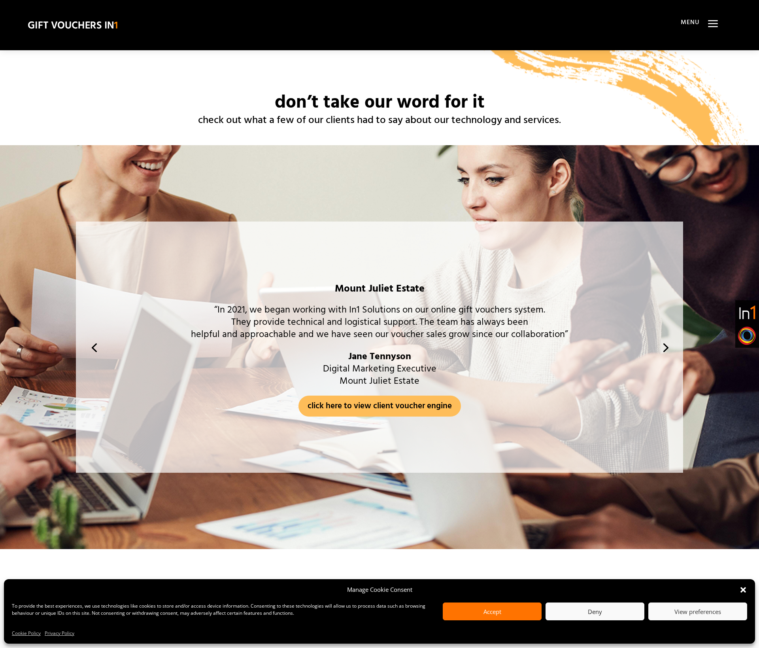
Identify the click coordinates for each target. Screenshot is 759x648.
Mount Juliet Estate (380, 289)
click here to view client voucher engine (380, 406)
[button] (743, 590)
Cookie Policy (26, 633)
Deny (595, 612)
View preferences (697, 612)
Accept (492, 612)
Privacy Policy (59, 633)
